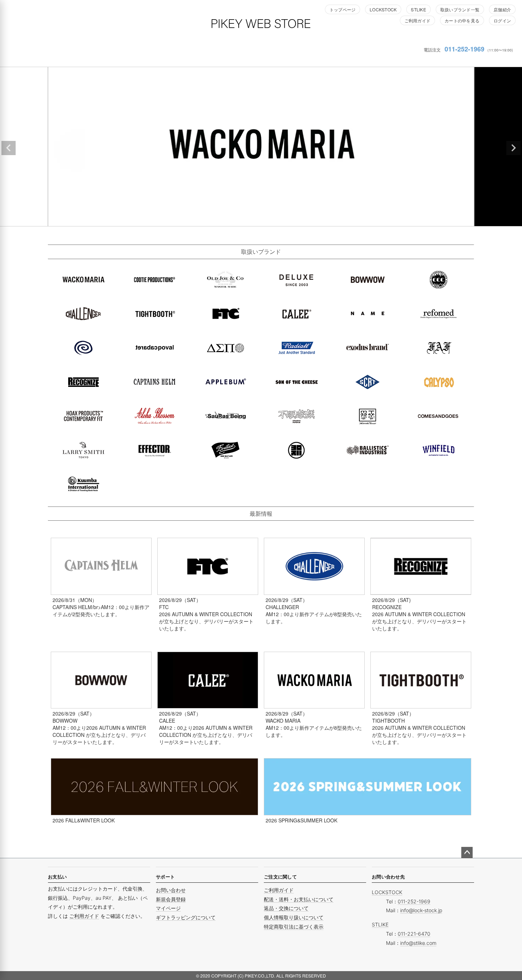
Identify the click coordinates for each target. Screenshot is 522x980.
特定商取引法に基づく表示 (293, 927)
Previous (8, 148)
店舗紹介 (502, 9)
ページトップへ (467, 852)
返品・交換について (286, 908)
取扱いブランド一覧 (459, 9)
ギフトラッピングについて (186, 917)
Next (513, 148)
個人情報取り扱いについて (293, 917)
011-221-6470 (414, 934)
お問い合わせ (171, 890)
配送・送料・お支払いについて (298, 899)
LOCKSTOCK (383, 9)
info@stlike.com (418, 943)
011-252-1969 (464, 49)
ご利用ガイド (417, 20)
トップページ (342, 9)
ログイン (502, 20)
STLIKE (418, 9)
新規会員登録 (171, 899)
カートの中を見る (462, 20)
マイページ (168, 908)
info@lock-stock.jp (421, 910)
